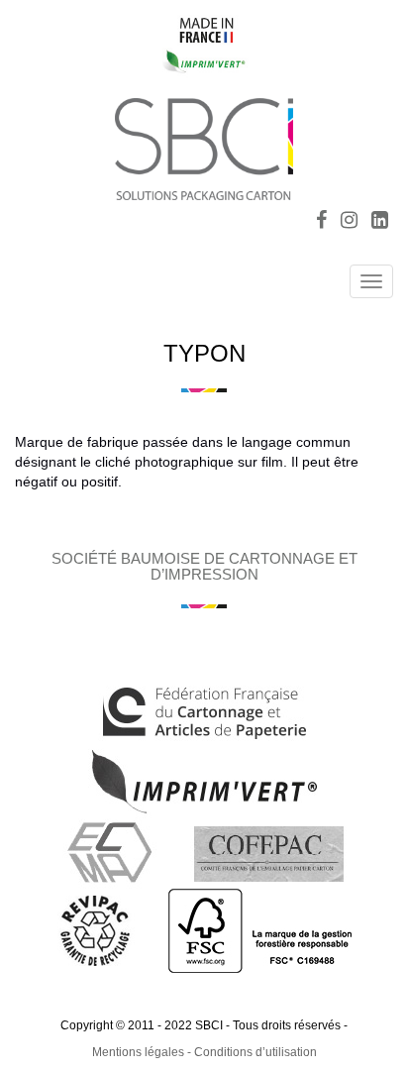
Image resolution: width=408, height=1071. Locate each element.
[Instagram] (349, 222)
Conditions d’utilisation (255, 1052)
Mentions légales (138, 1052)
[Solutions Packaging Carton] (204, 146)
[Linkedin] (379, 222)
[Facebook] (321, 222)
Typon (204, 353)
